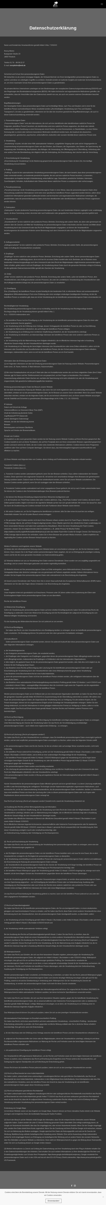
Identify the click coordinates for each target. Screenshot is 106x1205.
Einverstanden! (53, 1201)
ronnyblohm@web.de (17, 65)
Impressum (41, 1187)
